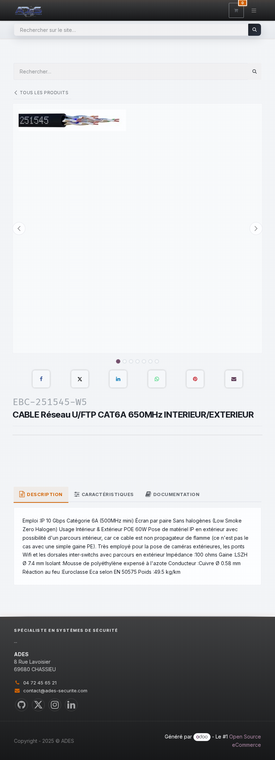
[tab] (41, 495)
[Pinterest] (195, 379)
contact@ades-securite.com (55, 690)
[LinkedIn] (118, 379)
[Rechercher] (254, 30)
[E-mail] (233, 379)
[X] (79, 379)
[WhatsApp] (156, 379)
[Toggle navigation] (254, 10)
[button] (19, 228)
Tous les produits (44, 92)
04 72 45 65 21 (40, 683)
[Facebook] (41, 379)
